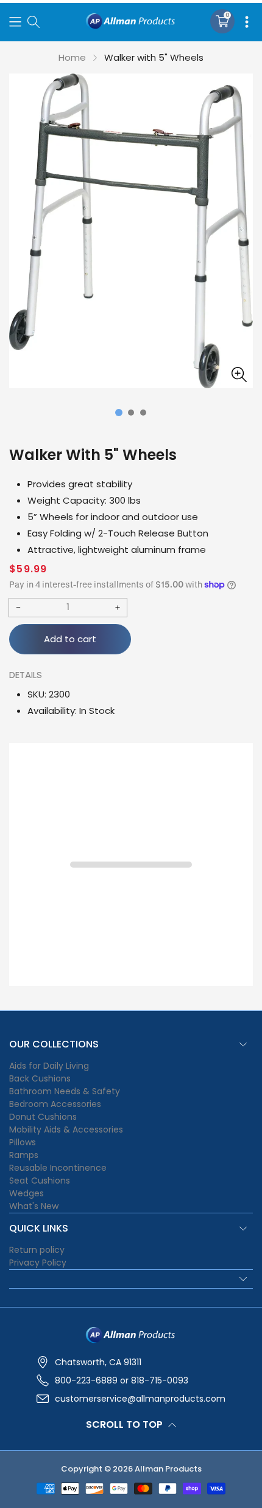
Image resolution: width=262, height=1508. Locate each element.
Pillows (22, 1142)
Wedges (26, 1193)
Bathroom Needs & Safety (64, 1091)
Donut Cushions (43, 1117)
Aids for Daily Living (49, 1066)
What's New (33, 1206)
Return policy (37, 1250)
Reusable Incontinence (58, 1168)
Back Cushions (40, 1078)
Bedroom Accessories (55, 1104)
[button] (15, 21)
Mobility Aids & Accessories (66, 1129)
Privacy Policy (37, 1262)
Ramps (23, 1155)
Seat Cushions (39, 1180)
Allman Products (168, 1469)
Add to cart (70, 638)
